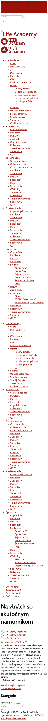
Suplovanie (15, 192)
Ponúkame (15, 132)
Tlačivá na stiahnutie (20, 148)
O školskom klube (18, 164)
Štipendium (15, 180)
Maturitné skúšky (23, 277)
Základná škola (13, 158)
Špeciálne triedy (13, 208)
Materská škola (12, 126)
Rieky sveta (20, 296)
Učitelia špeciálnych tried (26, 98)
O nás (13, 63)
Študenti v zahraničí (24, 280)
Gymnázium (11, 249)
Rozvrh (13, 183)
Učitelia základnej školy (26, 95)
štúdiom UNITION (34, 715)
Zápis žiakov (16, 173)
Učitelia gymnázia (23, 101)
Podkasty (14, 76)
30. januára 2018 (14, 590)
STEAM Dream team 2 (25, 299)
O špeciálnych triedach (21, 211)
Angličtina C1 (21, 268)
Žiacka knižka (16, 186)
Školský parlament (18, 113)
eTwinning (15, 189)
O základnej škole (18, 161)
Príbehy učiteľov (22, 88)
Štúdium (14, 264)
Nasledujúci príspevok (11, 688)
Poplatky (14, 136)
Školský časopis (17, 117)
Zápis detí (15, 139)
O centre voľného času (21, 167)
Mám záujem (16, 73)
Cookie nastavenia (19, 123)
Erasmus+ (14, 107)
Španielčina (20, 271)
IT (16, 104)
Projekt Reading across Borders (29, 302)
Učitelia (13, 85)
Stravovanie (16, 120)
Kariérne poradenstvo (20, 82)
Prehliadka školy (17, 66)
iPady (17, 283)
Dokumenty (16, 145)
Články (13, 79)
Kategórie (5, 702)
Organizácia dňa (18, 142)
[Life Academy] (19, 43)
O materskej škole (18, 129)
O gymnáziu (16, 252)
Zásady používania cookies (13, 718)
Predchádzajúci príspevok (13, 685)
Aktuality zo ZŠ (13, 593)
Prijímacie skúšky (23, 274)
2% (12, 69)
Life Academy (12, 60)
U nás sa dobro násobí (20, 110)
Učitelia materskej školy (26, 91)
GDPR (13, 154)
